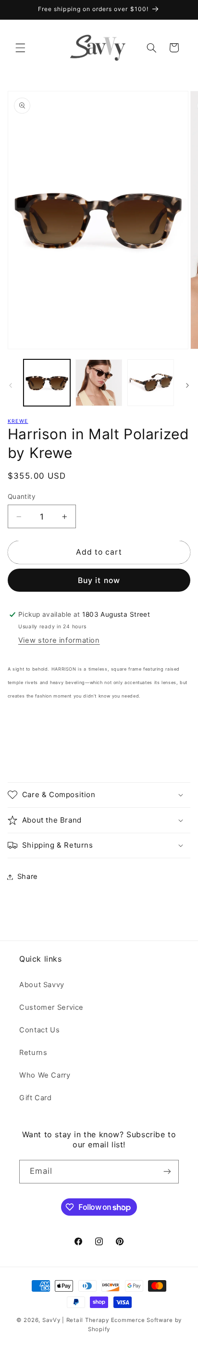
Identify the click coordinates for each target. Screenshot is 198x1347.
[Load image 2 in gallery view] (98, 382)
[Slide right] (187, 385)
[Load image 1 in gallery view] (47, 382)
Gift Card (35, 1097)
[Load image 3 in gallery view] (150, 382)
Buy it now (99, 580)
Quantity (22, 496)
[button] (20, 48)
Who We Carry (45, 1075)
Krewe (18, 421)
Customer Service (51, 1007)
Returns (33, 1052)
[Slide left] (10, 385)
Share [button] (27, 876)
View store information (59, 640)
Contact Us (39, 1030)
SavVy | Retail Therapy (75, 1320)
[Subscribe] (167, 1171)
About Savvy (41, 984)
